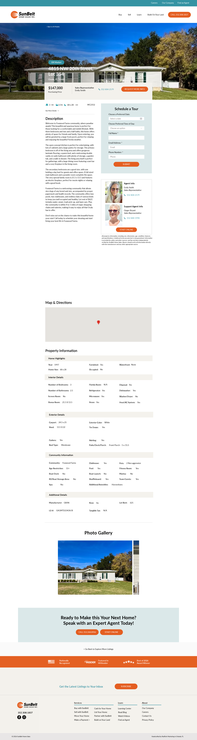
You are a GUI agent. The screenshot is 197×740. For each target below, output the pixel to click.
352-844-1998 (133, 218)
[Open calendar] (141, 119)
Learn (120, 703)
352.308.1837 (25, 712)
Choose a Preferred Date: (119, 114)
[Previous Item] (62, 567)
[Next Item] (135, 567)
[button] (121, 15)
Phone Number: (115, 152)
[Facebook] (19, 717)
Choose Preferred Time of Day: (122, 124)
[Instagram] (24, 717)
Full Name (113, 133)
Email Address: (115, 143)
